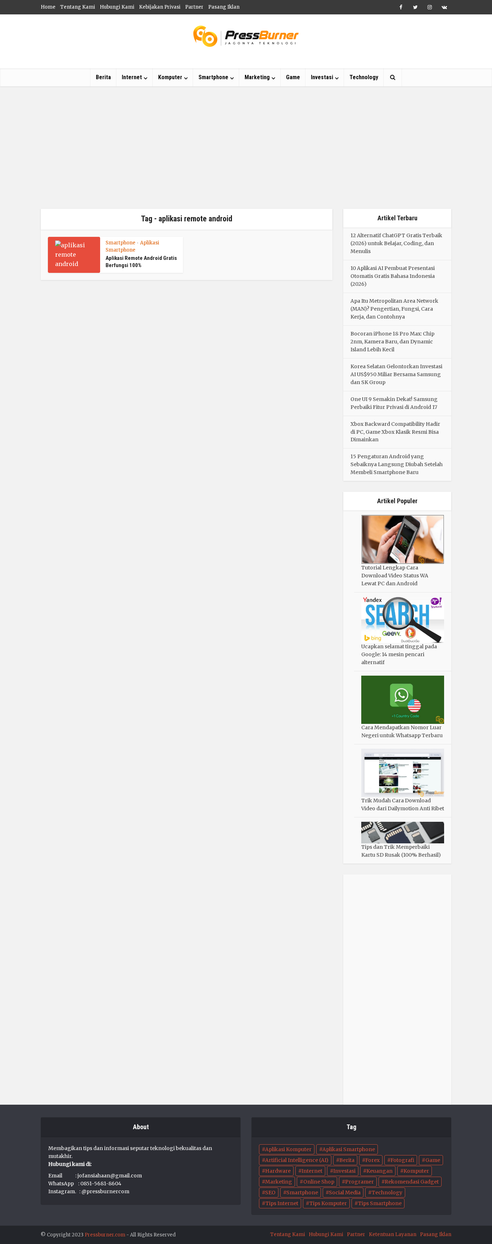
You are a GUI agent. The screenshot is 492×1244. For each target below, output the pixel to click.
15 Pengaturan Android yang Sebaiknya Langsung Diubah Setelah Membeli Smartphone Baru (396, 464)
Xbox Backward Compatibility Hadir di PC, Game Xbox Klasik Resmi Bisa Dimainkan (395, 432)
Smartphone (213, 77)
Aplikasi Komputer (288, 1149)
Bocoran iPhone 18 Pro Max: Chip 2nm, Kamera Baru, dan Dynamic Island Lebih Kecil (392, 341)
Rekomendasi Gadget (412, 1181)
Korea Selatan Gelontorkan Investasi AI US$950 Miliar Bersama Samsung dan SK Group (396, 374)
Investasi (322, 77)
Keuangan (379, 1171)
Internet (132, 77)
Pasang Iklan (224, 7)
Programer (359, 1181)
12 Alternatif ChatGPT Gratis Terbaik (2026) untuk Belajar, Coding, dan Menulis (396, 243)
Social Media (345, 1192)
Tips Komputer (328, 1203)
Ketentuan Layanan (392, 1234)
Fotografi (402, 1160)
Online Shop (318, 1181)
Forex (372, 1160)
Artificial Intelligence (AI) (296, 1160)
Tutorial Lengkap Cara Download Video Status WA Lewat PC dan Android (394, 575)
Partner (194, 7)
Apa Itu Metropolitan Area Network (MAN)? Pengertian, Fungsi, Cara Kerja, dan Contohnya (394, 309)
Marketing (257, 77)
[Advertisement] (246, 147)
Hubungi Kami (117, 7)
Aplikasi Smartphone (348, 1149)
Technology (363, 77)
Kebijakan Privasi (159, 7)
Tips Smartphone (380, 1203)
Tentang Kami (77, 7)
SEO (270, 1192)
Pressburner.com (105, 1235)
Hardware (278, 1171)
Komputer (170, 77)
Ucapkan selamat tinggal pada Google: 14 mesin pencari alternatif (399, 654)
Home (48, 7)
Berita (103, 77)
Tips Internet (281, 1203)
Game (293, 77)
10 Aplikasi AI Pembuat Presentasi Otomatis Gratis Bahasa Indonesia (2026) (392, 276)
